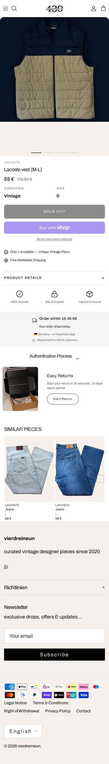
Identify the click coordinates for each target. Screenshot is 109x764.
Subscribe (54, 654)
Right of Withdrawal (21, 711)
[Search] (16, 8)
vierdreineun (29, 746)
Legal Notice (15, 703)
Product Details (23, 278)
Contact (83, 711)
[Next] (100, 478)
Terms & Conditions (50, 703)
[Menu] (5, 8)
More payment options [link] (54, 239)
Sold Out (55, 211)
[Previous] (8, 478)
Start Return (62, 398)
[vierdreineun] (54, 8)
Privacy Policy (57, 711)
